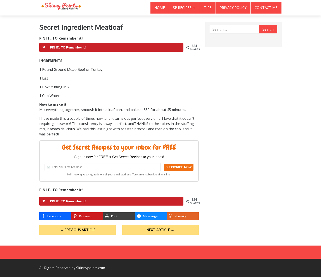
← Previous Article (77, 229)
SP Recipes (182, 7)
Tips (208, 7)
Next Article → (160, 229)
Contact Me (266, 7)
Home (159, 7)
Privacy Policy (233, 7)
